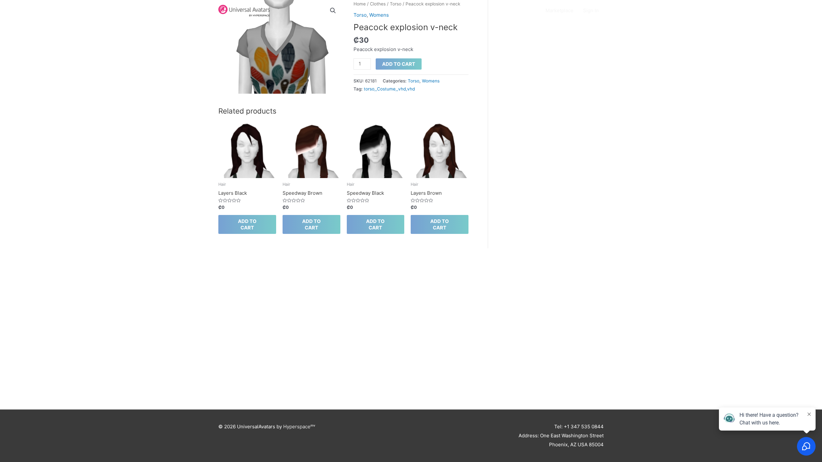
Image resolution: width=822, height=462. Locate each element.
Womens (431, 80)
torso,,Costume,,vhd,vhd (389, 88)
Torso (413, 80)
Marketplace (559, 10)
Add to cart (398, 64)
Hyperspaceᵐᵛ (299, 427)
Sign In (591, 10)
